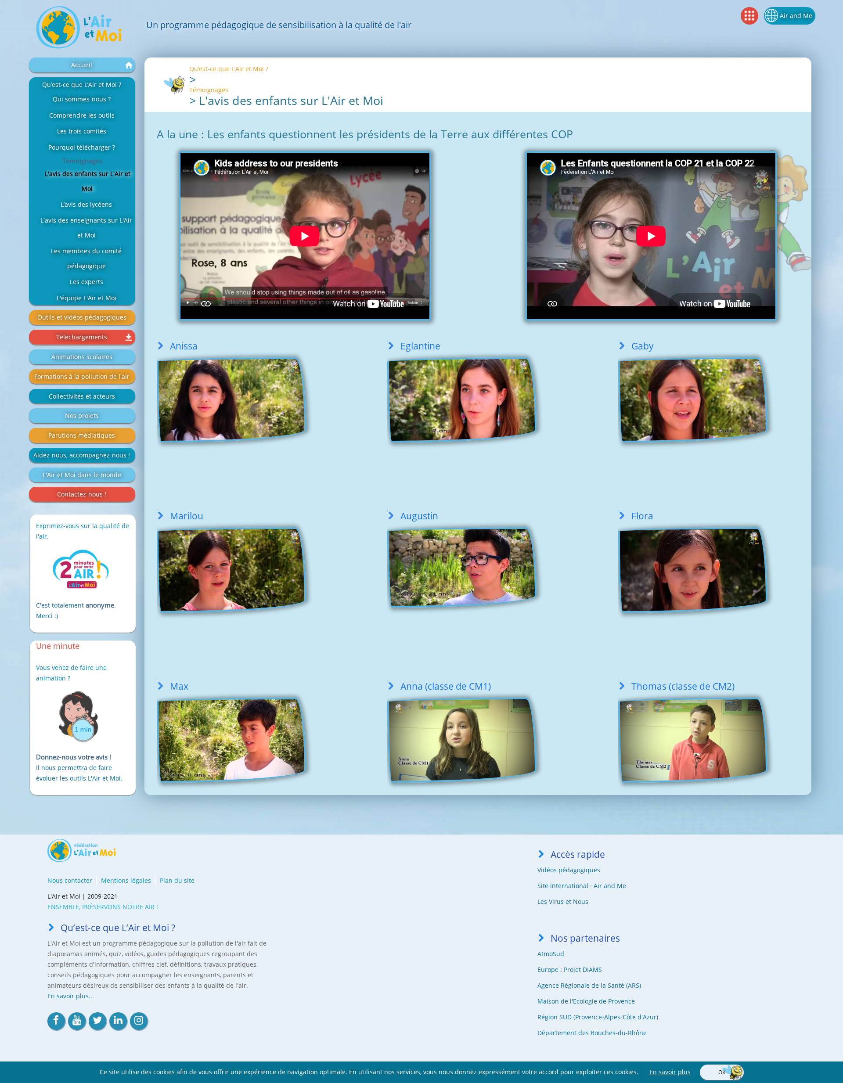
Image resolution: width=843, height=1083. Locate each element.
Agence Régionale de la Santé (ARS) (589, 985)
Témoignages (208, 90)
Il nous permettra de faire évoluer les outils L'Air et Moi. (79, 767)
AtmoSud (550, 954)
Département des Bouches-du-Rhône (592, 1033)
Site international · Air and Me (581, 886)
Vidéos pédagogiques (568, 870)
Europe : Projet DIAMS (569, 969)
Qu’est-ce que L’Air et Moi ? (228, 69)
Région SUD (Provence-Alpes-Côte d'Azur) (597, 1017)
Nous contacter (69, 880)
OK (721, 1072)
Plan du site (177, 880)
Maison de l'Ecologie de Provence (586, 1001)
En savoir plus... (70, 996)
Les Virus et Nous (562, 901)
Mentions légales (126, 880)
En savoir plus (670, 1072)
